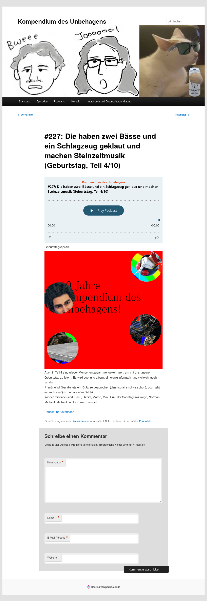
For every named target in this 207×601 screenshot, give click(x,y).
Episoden (42, 101)
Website (52, 557)
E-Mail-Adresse (57, 537)
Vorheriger (25, 114)
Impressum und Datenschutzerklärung (109, 101)
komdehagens (81, 421)
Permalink (145, 421)
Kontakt (75, 101)
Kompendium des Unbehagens (62, 21)
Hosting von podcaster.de (105, 587)
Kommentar (55, 462)
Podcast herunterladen (59, 411)
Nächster (182, 114)
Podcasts (59, 101)
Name (53, 518)
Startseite (24, 101)
